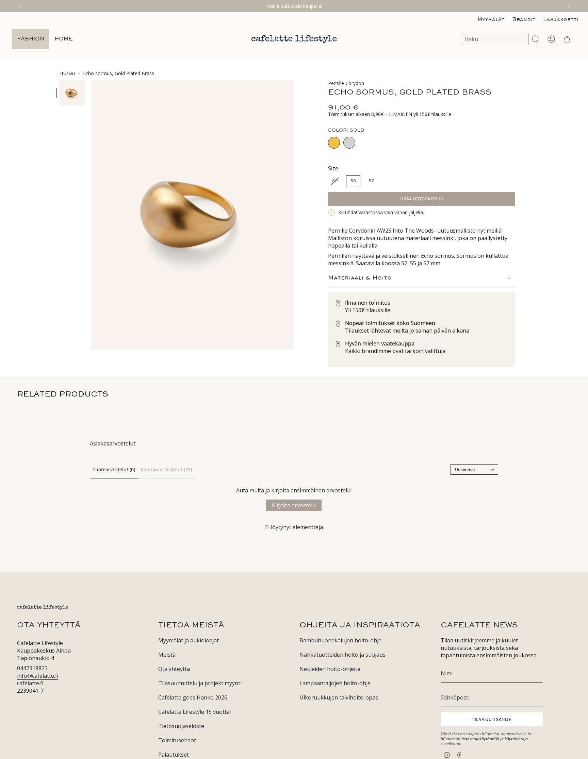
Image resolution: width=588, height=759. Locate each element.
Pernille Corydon (346, 83)
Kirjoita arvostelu (294, 505)
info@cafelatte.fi (37, 675)
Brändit (524, 19)
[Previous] (20, 6)
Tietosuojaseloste (181, 726)
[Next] (568, 6)
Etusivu (67, 73)
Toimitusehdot (177, 740)
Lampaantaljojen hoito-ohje (335, 683)
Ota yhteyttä (174, 669)
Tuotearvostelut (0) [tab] (114, 469)
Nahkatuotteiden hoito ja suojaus (342, 654)
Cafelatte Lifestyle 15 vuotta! (194, 711)
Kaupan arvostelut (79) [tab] (166, 469)
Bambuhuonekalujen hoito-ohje (340, 640)
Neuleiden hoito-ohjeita (329, 669)
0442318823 (32, 668)
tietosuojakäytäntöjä (480, 739)
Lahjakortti (560, 19)
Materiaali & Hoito (360, 278)
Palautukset (173, 754)
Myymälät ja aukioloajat (188, 640)
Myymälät (491, 19)
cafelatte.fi (30, 683)
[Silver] (349, 142)
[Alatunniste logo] (42, 607)
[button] (30, 39)
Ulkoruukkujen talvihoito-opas (338, 697)
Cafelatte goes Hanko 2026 (192, 697)
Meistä (167, 654)
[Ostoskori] (567, 39)
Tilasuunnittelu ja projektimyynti (200, 683)
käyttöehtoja (516, 739)
